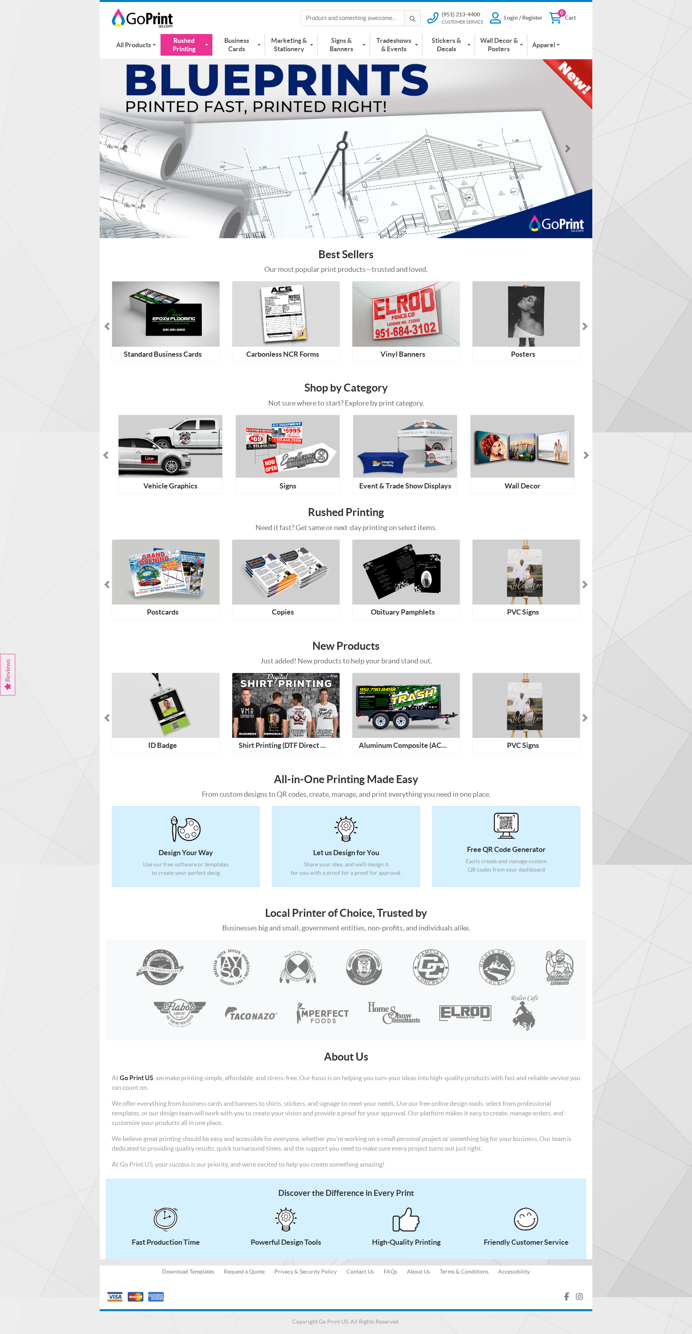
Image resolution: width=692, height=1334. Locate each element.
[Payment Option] (223, 1297)
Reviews (7, 671)
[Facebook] (566, 1296)
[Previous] (124, 148)
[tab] (310, 227)
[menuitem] (136, 45)
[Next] (568, 148)
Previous (106, 455)
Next (586, 455)
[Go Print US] (144, 18)
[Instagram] (579, 1296)
